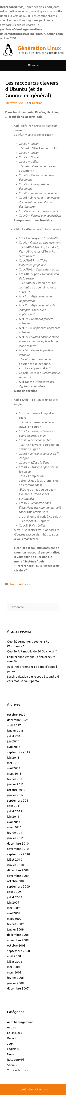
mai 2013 (13, 762)
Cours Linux (14, 1032)
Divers (11, 1038)
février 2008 (15, 977)
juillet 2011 (14, 811)
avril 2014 (13, 746)
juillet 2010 (14, 859)
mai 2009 (13, 908)
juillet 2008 (14, 961)
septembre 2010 (18, 854)
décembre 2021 (18, 719)
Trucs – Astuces (17, 1070)
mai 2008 (13, 967)
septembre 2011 (18, 800)
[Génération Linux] (33, 50)
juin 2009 (13, 902)
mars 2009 (14, 918)
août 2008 (14, 956)
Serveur (12, 1065)
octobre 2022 (16, 714)
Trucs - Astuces (19, 584)
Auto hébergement (20, 1022)
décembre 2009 (18, 870)
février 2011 (15, 832)
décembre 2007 (18, 988)
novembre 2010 (18, 848)
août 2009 (14, 891)
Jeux (10, 1043)
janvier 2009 (15, 929)
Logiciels (13, 1048)
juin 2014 (13, 741)
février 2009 (15, 924)
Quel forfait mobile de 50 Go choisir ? (32, 651)
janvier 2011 (15, 838)
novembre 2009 (18, 875)
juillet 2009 (14, 897)
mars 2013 (14, 773)
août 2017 (14, 725)
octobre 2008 (16, 945)
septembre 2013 (18, 752)
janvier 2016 (15, 730)
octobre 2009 (16, 881)
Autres (11, 1027)
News (11, 1054)
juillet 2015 (14, 736)
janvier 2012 (15, 795)
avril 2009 (13, 913)
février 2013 (15, 779)
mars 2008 (14, 972)
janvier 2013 (15, 784)
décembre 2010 (18, 843)
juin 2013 (13, 757)
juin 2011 (13, 816)
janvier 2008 (15, 983)
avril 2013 (13, 768)
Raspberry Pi (15, 1059)
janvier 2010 (15, 865)
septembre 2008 (18, 951)
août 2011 (14, 805)
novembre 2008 (18, 940)
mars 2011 (14, 827)
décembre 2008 (18, 934)
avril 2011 (13, 822)
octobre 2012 (16, 789)
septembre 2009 (18, 886)
